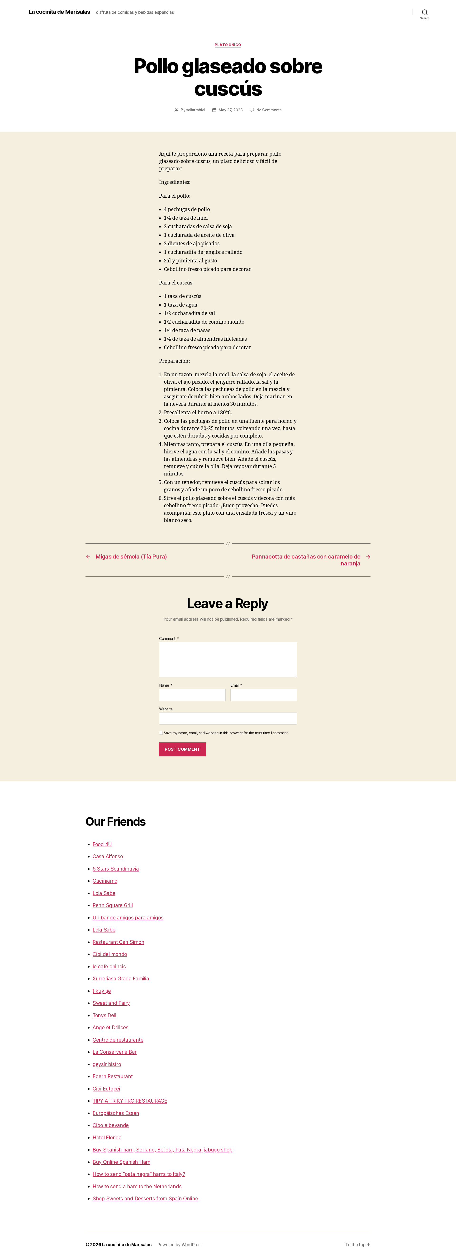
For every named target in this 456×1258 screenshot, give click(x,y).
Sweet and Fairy (111, 1003)
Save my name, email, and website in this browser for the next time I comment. (226, 733)
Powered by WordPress (180, 1244)
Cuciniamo (105, 881)
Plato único (228, 45)
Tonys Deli (104, 1015)
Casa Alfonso (108, 856)
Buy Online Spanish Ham (121, 1162)
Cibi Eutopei (106, 1089)
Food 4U (102, 844)
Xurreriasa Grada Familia (121, 979)
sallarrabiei (195, 109)
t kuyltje (102, 991)
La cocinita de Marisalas (59, 12)
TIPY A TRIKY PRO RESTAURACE (130, 1101)
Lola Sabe (104, 893)
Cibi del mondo (110, 954)
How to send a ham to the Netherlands (137, 1186)
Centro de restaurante (118, 1040)
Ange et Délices (110, 1027)
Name (165, 685)
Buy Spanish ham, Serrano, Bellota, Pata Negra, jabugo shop (162, 1150)
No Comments (268, 109)
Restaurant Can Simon (118, 942)
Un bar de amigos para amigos (128, 918)
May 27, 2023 (231, 109)
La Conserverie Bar (115, 1052)
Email (236, 685)
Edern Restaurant (113, 1076)
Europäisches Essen (116, 1113)
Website (166, 709)
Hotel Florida (107, 1138)
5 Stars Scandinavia (116, 869)
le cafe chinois (109, 966)
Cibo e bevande (111, 1125)
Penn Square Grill (113, 905)
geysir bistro (107, 1064)
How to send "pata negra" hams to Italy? (139, 1174)
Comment (169, 639)
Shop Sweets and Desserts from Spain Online (145, 1199)
